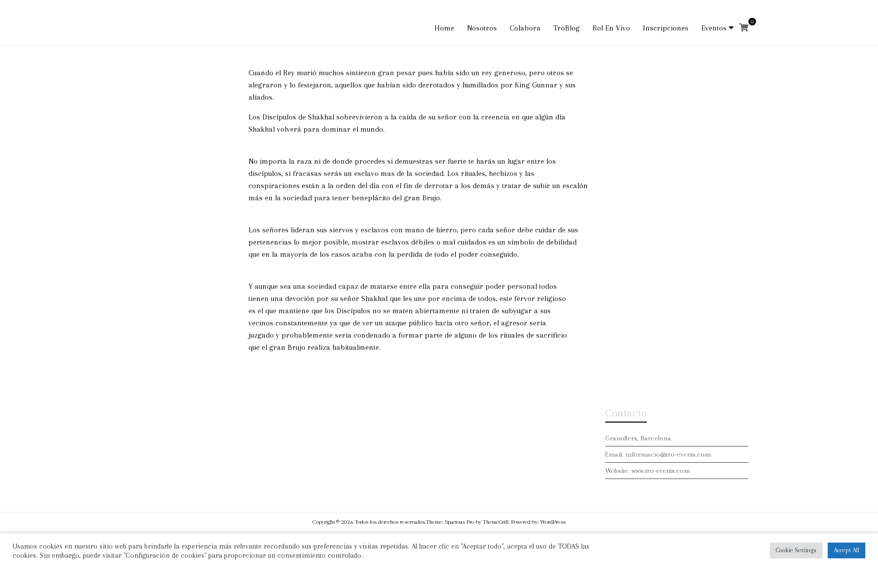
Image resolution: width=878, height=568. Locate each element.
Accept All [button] (846, 550)
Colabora (525, 28)
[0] (743, 28)
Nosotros (482, 28)
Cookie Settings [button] (796, 550)
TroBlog (566, 28)
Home (444, 28)
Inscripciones (665, 28)
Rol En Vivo (611, 28)
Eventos (714, 28)
